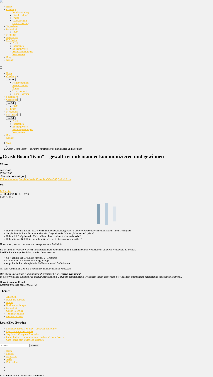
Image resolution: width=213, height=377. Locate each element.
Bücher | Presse (20, 48)
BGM (15, 32)
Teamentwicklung (15, 313)
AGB (9, 359)
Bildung (10, 302)
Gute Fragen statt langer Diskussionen (25, 340)
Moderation (12, 37)
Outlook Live (64, 179)
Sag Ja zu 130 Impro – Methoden (22, 334)
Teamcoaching (19, 20)
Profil (15, 43)
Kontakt (10, 60)
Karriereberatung (20, 12)
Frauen (15, 18)
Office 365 (51, 179)
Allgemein (11, 296)
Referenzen (18, 46)
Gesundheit (11, 29)
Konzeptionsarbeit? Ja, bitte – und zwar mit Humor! (31, 328)
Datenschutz (12, 362)
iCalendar (41, 179)
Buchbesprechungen (22, 51)
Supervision (12, 26)
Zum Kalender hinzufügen (12, 176)
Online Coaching (20, 23)
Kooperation (18, 54)
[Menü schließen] (1, 68)
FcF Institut (11, 40)
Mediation (11, 34)
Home (9, 6)
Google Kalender (27, 179)
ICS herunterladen (9, 179)
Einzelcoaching (20, 15)
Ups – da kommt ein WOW (19, 331)
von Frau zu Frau (14, 316)
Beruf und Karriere (15, 299)
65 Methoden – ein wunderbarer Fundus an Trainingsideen (35, 337)
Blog (8, 57)
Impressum (11, 356)
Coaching (11, 9)
